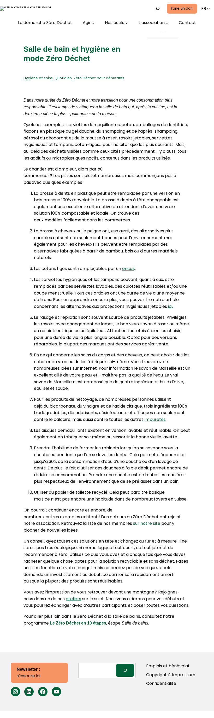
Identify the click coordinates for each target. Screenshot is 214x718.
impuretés (155, 419)
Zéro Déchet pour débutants (99, 78)
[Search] (125, 670)
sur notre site (146, 523)
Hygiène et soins (38, 78)
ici (170, 306)
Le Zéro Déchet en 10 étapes (78, 623)
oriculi (128, 269)
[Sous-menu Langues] (208, 8)
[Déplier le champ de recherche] (157, 8)
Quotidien (63, 78)
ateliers (73, 599)
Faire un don (182, 8)
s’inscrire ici (28, 673)
